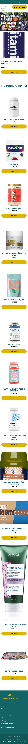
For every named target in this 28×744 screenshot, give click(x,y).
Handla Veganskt (19, 7)
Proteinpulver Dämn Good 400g (14, 208)
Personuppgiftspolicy (9, 741)
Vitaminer (20, 61)
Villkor (19, 739)
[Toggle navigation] (3, 11)
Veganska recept (6, 715)
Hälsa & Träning (12, 61)
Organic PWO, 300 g (14, 164)
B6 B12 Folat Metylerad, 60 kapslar (14, 119)
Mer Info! (14, 72)
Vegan (4, 712)
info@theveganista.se (22, 2)
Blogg (4, 721)
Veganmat (5, 718)
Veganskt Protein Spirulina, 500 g (14, 300)
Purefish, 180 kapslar (14, 344)
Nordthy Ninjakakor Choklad (14, 671)
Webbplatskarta (20, 741)
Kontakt (14, 739)
